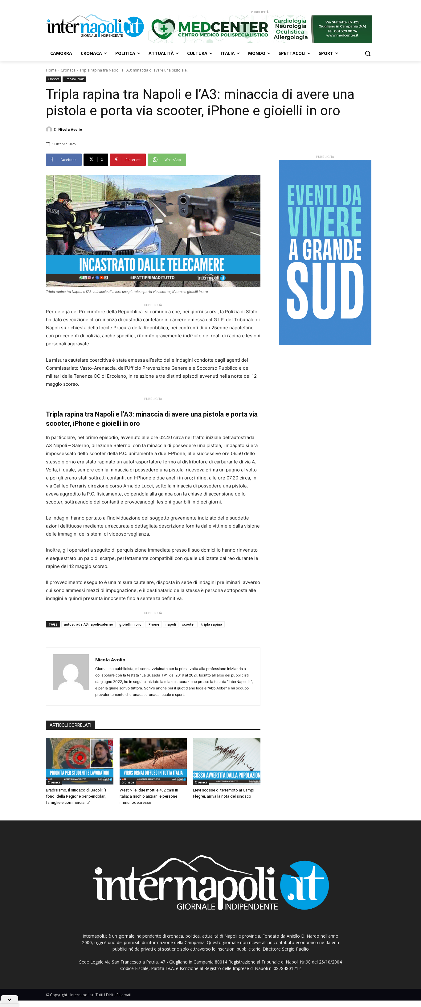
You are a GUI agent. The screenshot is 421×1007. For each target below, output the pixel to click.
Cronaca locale (74, 79)
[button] (367, 53)
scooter (188, 624)
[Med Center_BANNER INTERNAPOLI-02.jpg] (260, 29)
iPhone (153, 624)
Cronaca (68, 70)
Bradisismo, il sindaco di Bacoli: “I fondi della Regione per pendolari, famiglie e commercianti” (76, 796)
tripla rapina (211, 624)
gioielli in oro (130, 624)
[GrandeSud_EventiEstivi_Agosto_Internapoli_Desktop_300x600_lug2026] (325, 252)
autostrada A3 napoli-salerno (88, 624)
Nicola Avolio (70, 129)
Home (51, 70)
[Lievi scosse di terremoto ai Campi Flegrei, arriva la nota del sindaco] (226, 761)
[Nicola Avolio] (50, 129)
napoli (171, 624)
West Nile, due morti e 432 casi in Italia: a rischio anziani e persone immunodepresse (149, 796)
